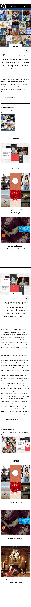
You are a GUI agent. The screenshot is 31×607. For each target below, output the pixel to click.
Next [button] (27, 444)
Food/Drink (19, 210)
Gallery (15, 6)
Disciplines (10, 6)
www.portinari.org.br (8, 97)
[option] (8, 122)
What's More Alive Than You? (15, 249)
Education (19, 166)
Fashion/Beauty (18, 246)
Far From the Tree (15, 169)
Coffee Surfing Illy (15, 213)
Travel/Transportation (18, 580)
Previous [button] (3, 444)
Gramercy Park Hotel (15, 583)
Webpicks (15, 46)
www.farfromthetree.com (9, 419)
